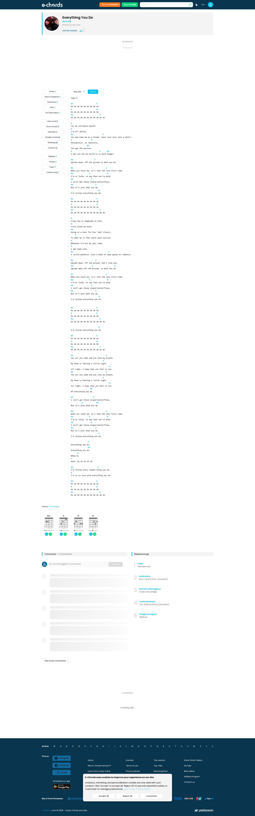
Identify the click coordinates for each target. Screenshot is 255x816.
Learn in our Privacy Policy (136, 789)
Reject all (127, 796)
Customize (151, 796)
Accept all (104, 796)
